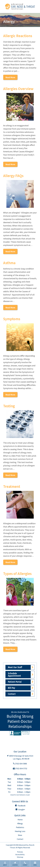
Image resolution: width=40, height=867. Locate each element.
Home (20, 819)
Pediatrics (20, 827)
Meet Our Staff (15, 667)
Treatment (11, 486)
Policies (20, 852)
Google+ (21, 809)
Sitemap (20, 857)
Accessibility (20, 854)
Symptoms (11, 319)
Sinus (20, 835)
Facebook (21, 805)
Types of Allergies (17, 573)
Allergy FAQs (13, 175)
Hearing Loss (20, 831)
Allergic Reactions (17, 35)
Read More (10, 77)
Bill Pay (11, 687)
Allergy (20, 823)
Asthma (9, 262)
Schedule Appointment (14, 674)
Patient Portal (15, 681)
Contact (12, 693)
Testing (9, 406)
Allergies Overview (18, 88)
